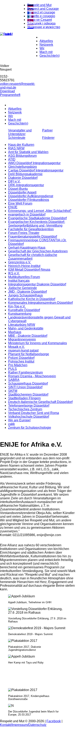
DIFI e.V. (14, 181)
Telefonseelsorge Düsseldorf (28, 405)
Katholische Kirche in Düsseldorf (31, 299)
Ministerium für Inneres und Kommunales (37, 343)
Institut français (19, 280)
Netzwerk (46, 44)
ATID (11, 159)
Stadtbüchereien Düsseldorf (28, 394)
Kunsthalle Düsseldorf (24, 310)
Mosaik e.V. (16, 346)
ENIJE (12, 207)
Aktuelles (46, 41)
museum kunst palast (23, 350)
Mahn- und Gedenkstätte (25, 328)
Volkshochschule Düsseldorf (28, 416)
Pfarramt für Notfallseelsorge (28, 354)
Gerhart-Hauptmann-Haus (26, 247)
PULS (12, 369)
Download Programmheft (10, 93)
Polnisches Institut (21, 361)
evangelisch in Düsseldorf (26, 214)
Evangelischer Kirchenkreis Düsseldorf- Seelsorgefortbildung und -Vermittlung (36, 223)
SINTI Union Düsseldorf (25, 387)
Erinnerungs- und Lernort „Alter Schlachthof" (40, 211)
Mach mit (46, 52)
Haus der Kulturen (21, 144)
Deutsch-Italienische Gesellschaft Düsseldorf (40, 402)
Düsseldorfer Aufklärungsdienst (30, 196)
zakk (11, 424)
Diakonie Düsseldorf (22, 177)
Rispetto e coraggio (41, 16)
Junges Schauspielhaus (25, 295)
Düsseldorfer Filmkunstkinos (28, 199)
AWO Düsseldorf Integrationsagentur (34, 163)
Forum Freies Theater (23, 233)
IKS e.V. (14, 273)
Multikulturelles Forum (24, 277)
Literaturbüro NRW (21, 324)
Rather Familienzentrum (25, 372)
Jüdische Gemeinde (22, 288)
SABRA (13, 380)
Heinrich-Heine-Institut (24, 266)
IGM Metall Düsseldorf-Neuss (29, 269)
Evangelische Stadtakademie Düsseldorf (37, 218)
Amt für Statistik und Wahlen (28, 152)
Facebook (53, 721)
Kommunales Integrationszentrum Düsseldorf (40, 302)
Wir (42, 48)
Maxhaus (14, 332)
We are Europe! (19, 420)
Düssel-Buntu (18, 188)
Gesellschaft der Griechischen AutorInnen (38, 251)
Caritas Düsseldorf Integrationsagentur (35, 170)
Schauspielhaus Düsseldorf (28, 383)
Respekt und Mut (39, 5)
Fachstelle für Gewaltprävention (31, 229)
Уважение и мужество (43, 27)
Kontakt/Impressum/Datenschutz (23, 725)
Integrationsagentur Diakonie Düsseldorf (37, 284)
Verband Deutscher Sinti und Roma (33, 413)
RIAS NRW (16, 148)
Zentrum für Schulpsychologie (29, 427)
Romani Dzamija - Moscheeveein (32, 376)
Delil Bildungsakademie (25, 174)
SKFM (12, 391)
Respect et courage (41, 12)
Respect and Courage (43, 8)
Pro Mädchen (17, 365)
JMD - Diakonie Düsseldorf (27, 291)
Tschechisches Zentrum (25, 409)
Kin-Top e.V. (17, 306)
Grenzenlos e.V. (19, 262)
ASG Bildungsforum (22, 155)
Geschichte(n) (50, 55)
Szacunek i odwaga (41, 23)
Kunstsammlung (19, 313)
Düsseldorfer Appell (22, 192)
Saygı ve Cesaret (39, 19)
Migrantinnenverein (22, 339)
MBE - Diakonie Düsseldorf (27, 335)
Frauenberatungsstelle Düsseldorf (32, 236)
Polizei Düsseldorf (21, 357)
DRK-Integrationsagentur (26, 185)
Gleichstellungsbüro (22, 166)
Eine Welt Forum (20, 203)
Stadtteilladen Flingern (24, 398)
